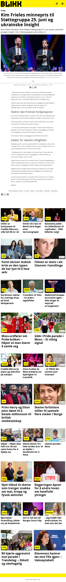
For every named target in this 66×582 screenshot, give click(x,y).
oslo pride (39, 191)
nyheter (47, 191)
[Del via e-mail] (35, 87)
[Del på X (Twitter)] (33, 87)
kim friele (54, 191)
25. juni (26, 191)
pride (32, 191)
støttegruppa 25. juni (15, 191)
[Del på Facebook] (30, 87)
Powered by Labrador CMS (33, 579)
